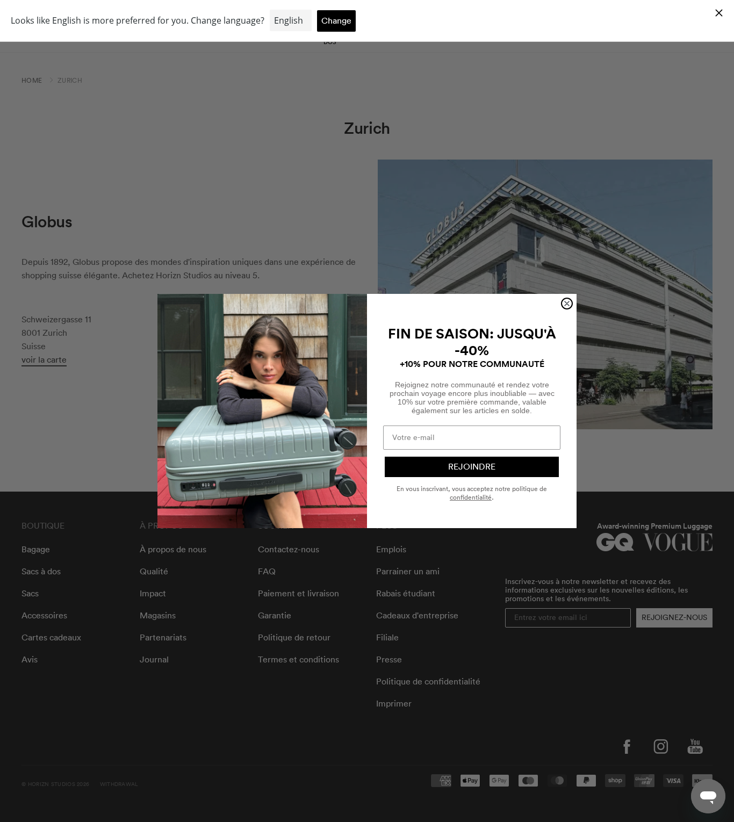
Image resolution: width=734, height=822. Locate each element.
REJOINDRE (471, 467)
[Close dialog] (567, 303)
